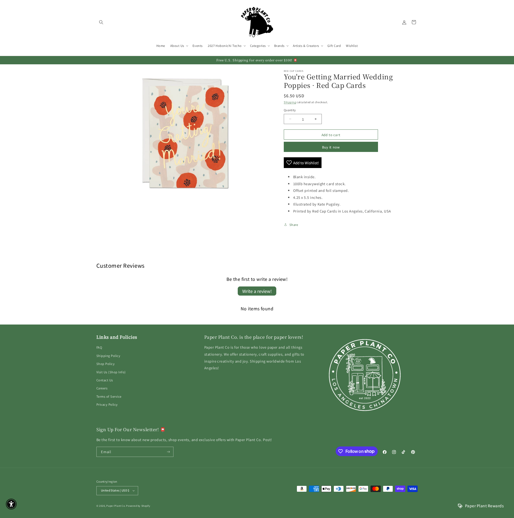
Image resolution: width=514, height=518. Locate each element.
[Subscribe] (168, 452)
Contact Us (104, 380)
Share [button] (293, 224)
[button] (101, 22)
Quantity (290, 110)
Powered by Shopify (138, 506)
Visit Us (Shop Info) (111, 372)
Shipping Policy (108, 355)
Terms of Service (109, 396)
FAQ (99, 347)
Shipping (290, 102)
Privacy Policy (107, 404)
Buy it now (331, 147)
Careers (101, 388)
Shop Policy (105, 364)
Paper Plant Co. (115, 506)
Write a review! (257, 291)
